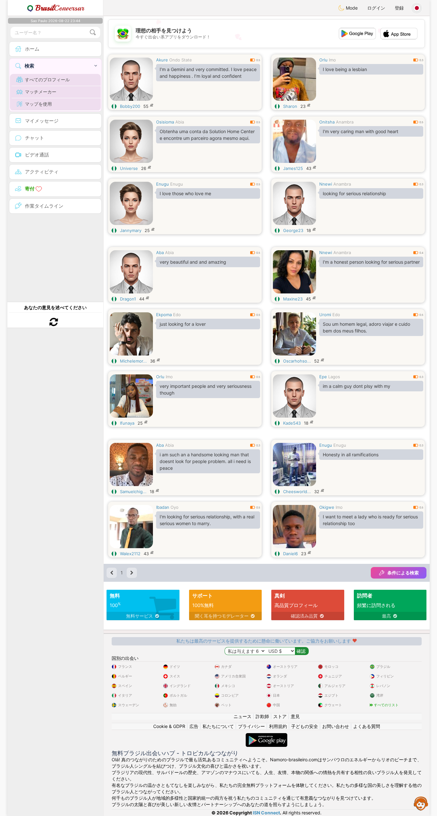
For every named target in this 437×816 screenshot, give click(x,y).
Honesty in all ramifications (350, 454)
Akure (162, 59)
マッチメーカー (40, 91)
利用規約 (278, 726)
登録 (399, 8)
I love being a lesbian (345, 69)
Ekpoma (164, 314)
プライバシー (251, 726)
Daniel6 (290, 553)
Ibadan (162, 507)
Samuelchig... (133, 491)
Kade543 (292, 423)
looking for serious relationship (354, 193)
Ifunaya (127, 423)
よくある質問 (366, 726)
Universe (129, 168)
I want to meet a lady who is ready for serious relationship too (370, 520)
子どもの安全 (304, 726)
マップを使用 (38, 104)
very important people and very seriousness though (205, 389)
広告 (193, 726)
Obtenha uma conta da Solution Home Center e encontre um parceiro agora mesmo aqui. (207, 135)
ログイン (376, 8)
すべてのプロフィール (47, 79)
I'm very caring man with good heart (360, 131)
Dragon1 (128, 298)
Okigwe (326, 507)
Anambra (345, 121)
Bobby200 (130, 106)
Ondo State (180, 59)
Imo (332, 59)
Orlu (323, 59)
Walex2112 (130, 553)
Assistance (421, 803)
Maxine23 (293, 298)
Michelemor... (133, 361)
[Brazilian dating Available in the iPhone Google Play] (266, 736)
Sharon (290, 106)
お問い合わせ (335, 726)
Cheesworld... (297, 491)
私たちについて (218, 726)
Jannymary (130, 230)
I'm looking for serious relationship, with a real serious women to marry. (207, 520)
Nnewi (325, 184)
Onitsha (327, 121)
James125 (293, 168)
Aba (160, 252)
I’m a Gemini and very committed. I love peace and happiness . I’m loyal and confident (208, 73)
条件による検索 (403, 572)
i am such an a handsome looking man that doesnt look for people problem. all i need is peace (205, 461)
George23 (293, 230)
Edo (177, 314)
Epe (323, 376)
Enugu (162, 184)
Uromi (325, 314)
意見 (295, 716)
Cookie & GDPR (169, 726)
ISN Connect (266, 812)
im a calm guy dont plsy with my (356, 386)
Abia (179, 121)
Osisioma (165, 121)
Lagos (334, 376)
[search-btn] (92, 32)
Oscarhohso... (297, 361)
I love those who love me (185, 193)
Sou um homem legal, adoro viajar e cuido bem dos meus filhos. (366, 327)
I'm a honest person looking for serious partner (371, 262)
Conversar (60, 8)
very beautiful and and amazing (193, 262)
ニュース (242, 716)
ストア (280, 716)
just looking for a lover (183, 324)
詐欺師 (262, 716)
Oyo (175, 507)
